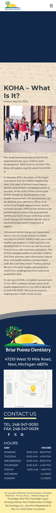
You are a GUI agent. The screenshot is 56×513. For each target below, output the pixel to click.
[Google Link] (22, 434)
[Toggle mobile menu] (51, 5)
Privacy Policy (22, 496)
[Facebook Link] (9, 434)
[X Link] (15, 434)
